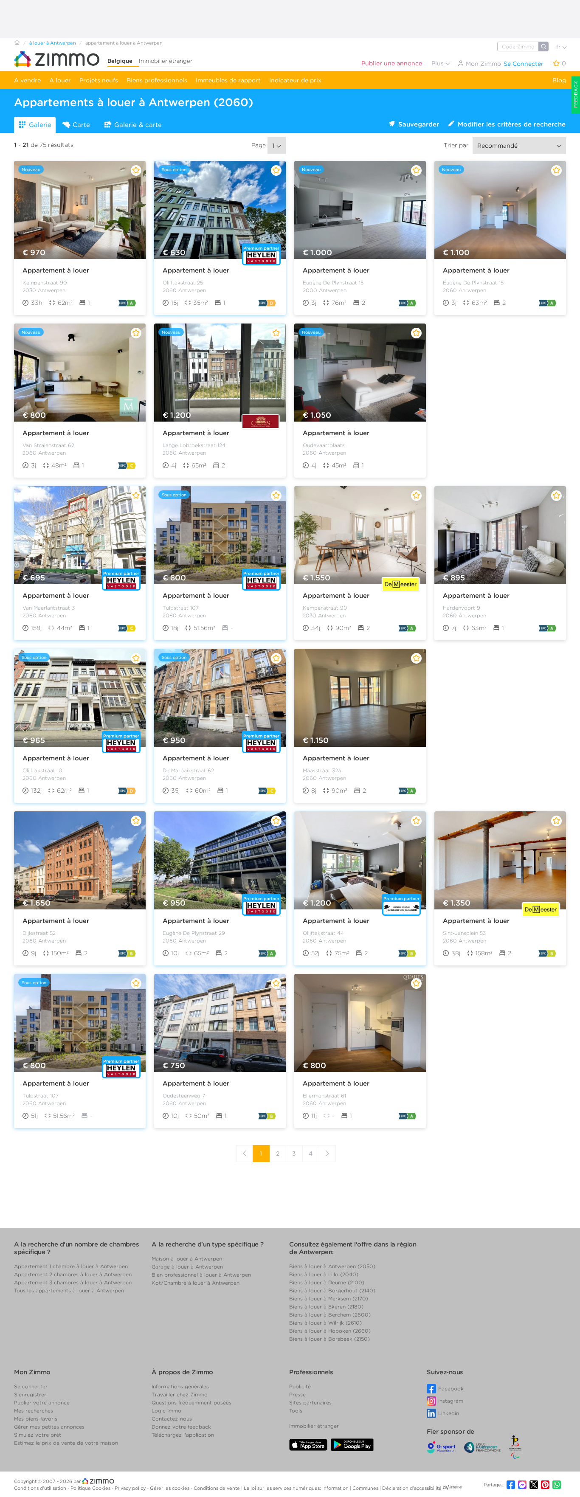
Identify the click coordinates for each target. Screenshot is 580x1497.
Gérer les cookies (170, 1488)
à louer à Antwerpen (52, 43)
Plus (438, 63)
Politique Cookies (91, 1488)
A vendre (27, 80)
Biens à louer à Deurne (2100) (326, 1282)
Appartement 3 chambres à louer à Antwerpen (73, 1282)
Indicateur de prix (295, 80)
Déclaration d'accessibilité (412, 1488)
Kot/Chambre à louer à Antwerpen (195, 1283)
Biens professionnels (157, 80)
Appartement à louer (56, 270)
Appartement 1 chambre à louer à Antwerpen (71, 1266)
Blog (559, 80)
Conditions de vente (217, 1488)
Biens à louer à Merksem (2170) (328, 1298)
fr (559, 47)
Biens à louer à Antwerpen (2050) (332, 1266)
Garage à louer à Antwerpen (187, 1266)
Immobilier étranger (165, 61)
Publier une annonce (391, 63)
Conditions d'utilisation (41, 1488)
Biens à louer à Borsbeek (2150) (329, 1339)
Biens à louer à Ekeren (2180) (326, 1306)
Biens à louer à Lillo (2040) (323, 1274)
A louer (60, 80)
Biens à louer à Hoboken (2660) (330, 1331)
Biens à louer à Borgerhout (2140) (332, 1290)
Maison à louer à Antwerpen (187, 1258)
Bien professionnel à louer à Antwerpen (201, 1275)
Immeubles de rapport (228, 80)
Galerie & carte (138, 125)
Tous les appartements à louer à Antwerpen (69, 1290)
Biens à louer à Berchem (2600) (330, 1314)
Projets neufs (98, 80)
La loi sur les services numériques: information (297, 1488)
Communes (366, 1488)
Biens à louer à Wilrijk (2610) (325, 1323)
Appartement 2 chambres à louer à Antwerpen (73, 1274)
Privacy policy (131, 1488)
